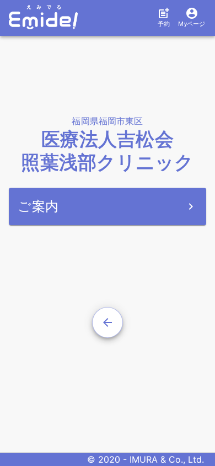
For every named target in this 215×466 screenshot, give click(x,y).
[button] (160, 18)
